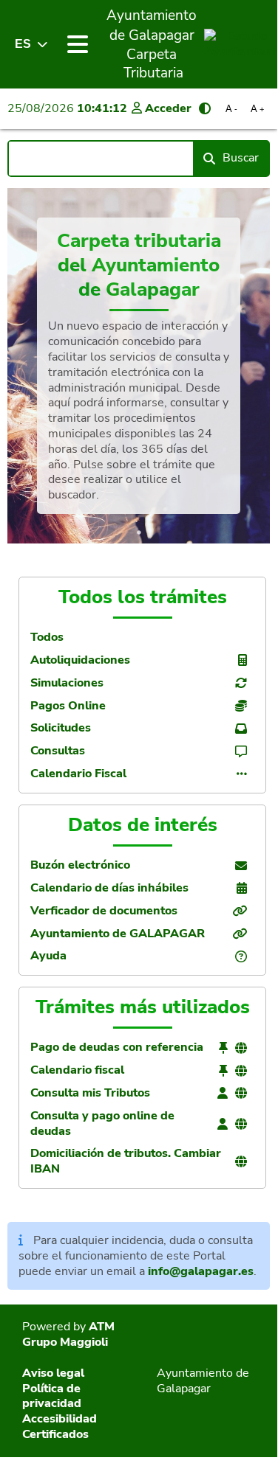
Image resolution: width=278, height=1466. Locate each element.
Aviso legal (53, 1373)
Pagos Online (68, 706)
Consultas (57, 751)
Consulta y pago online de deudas (102, 1123)
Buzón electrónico (80, 865)
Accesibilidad (59, 1419)
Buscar (241, 158)
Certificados (55, 1434)
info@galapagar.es (201, 1271)
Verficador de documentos (103, 911)
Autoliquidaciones (80, 660)
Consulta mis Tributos (90, 1093)
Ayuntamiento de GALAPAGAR (117, 934)
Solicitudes (60, 728)
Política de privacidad (51, 1396)
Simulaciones (67, 683)
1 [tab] (139, 532)
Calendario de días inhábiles (109, 888)
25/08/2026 (67, 108)
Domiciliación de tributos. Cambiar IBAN (125, 1161)
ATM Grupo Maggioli (68, 1334)
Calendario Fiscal (78, 774)
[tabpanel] (138, 365)
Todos (47, 637)
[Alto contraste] (205, 108)
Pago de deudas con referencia (116, 1047)
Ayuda (48, 956)
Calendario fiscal (77, 1070)
